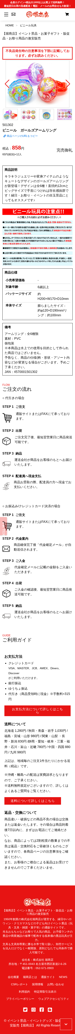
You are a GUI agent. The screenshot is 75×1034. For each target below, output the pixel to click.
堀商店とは (30, 977)
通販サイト (48, 977)
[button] (7, 84)
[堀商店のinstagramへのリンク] (33, 1009)
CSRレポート (19, 984)
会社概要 (13, 977)
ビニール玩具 (28, 25)
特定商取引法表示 (45, 991)
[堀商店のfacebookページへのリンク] (42, 1009)
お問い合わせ (55, 984)
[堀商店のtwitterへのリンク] (25, 1009)
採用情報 (37, 984)
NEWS (63, 977)
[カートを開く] (67, 14)
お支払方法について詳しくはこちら (37, 710)
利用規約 (24, 991)
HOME (9, 25)
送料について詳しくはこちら (33, 800)
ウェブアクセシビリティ (53, 998)
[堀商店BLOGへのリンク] (50, 1009)
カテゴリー (3, 526)
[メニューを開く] (5, 14)
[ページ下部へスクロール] (66, 1024)
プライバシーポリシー (20, 998)
